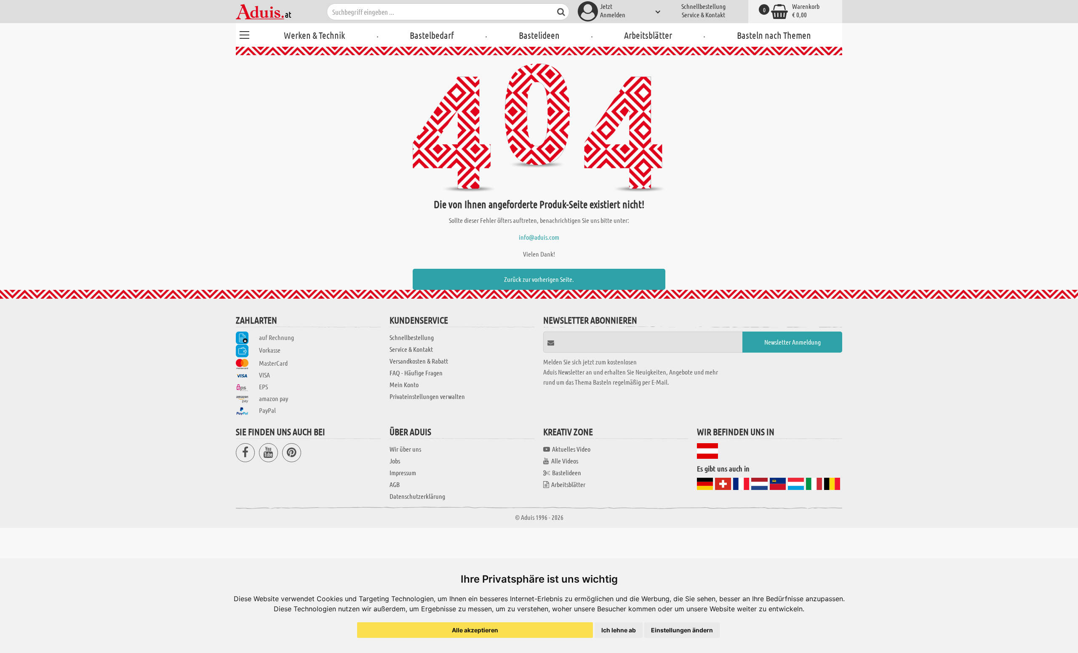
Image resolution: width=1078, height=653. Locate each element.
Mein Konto (404, 384)
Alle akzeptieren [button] (475, 630)
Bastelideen (539, 34)
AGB (395, 484)
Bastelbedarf (432, 34)
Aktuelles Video (571, 449)
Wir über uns (405, 449)
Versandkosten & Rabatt (419, 361)
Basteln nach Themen (774, 34)
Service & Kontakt (703, 15)
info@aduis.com (539, 237)
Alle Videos (564, 461)
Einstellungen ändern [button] (682, 630)
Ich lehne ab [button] (618, 630)
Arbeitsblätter (648, 34)
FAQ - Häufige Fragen (416, 373)
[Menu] (244, 33)
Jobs (395, 461)
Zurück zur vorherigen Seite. (539, 279)
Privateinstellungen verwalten (427, 396)
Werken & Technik (314, 34)
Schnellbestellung (703, 6)
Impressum (403, 472)
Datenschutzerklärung (417, 496)
